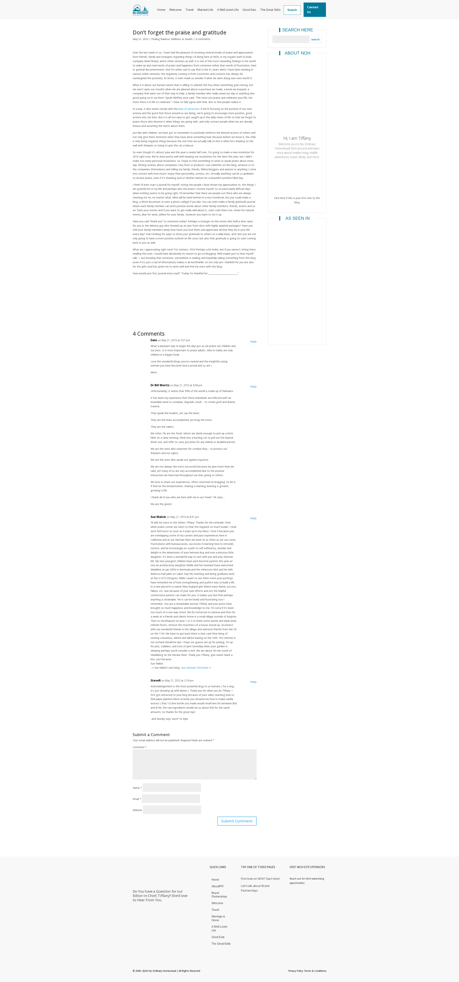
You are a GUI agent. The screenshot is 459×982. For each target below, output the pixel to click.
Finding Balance (160, 39)
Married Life (205, 10)
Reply (253, 341)
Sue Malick (158, 517)
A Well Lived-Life (228, 10)
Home (161, 10)
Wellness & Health (182, 39)
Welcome (175, 10)
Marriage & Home (218, 918)
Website (137, 810)
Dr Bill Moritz (160, 385)
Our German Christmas (194, 667)
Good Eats (249, 10)
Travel (189, 10)
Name (137, 788)
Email (137, 799)
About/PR (217, 886)
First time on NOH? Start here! (260, 879)
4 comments (202, 39)
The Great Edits (270, 10)
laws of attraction (188, 109)
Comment (140, 747)
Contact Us (312, 9)
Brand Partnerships (219, 894)
